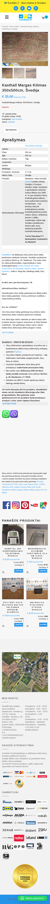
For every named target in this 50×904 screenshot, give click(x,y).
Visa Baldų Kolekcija (33, 146)
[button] (9, 114)
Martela (14, 490)
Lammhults (6, 484)
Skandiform (6, 490)
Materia (26, 490)
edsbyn (20, 490)
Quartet (37, 490)
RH (12, 484)
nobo (20, 484)
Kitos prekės (14, 26)
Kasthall (11, 122)
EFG (42, 490)
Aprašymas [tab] (11, 129)
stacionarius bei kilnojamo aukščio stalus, (19, 268)
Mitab (32, 490)
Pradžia (5, 26)
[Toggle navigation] (6, 18)
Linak (25, 484)
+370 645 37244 (32, 727)
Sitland (30, 484)
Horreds (23, 487)
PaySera (17, 352)
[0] (43, 18)
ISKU (11, 487)
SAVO (36, 484)
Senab (38, 487)
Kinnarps (40, 482)
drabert (16, 487)
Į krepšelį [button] (18, 571)
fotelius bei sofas (32, 266)
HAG (16, 484)
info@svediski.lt (31, 730)
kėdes (20, 266)
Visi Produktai (8, 332)
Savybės (43, 624)
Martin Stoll (31, 487)
